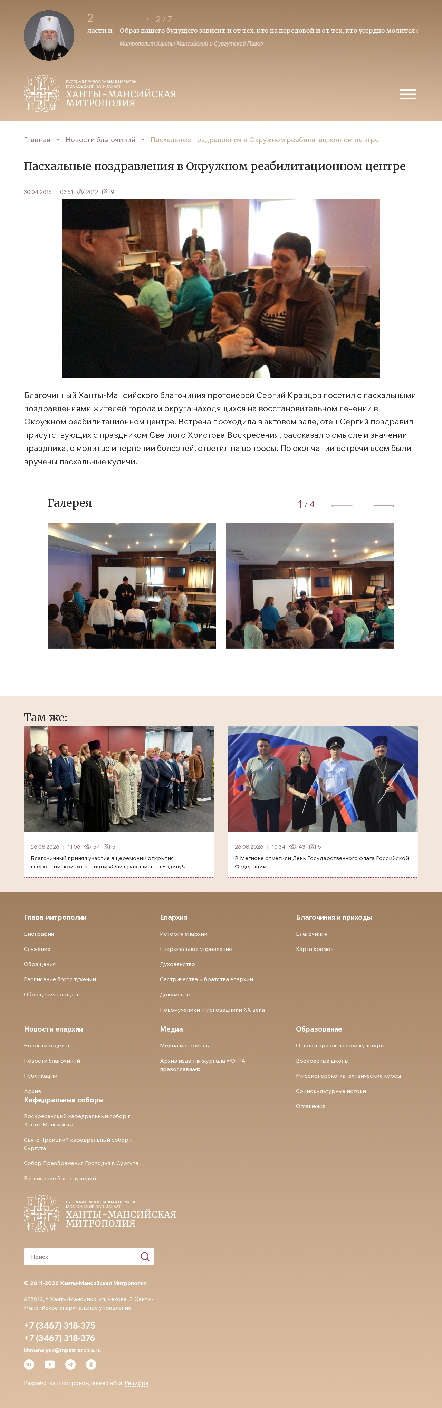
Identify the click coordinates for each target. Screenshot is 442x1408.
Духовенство (177, 964)
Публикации (40, 1075)
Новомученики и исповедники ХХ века (212, 1009)
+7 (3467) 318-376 (59, 1338)
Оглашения (310, 1106)
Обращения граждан (52, 994)
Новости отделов (47, 1045)
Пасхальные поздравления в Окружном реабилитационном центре (265, 139)
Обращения (40, 964)
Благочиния (311, 933)
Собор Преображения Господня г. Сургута (81, 1163)
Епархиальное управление (196, 948)
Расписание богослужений (60, 979)
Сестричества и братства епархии (206, 979)
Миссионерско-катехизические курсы (348, 1075)
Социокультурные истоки (331, 1090)
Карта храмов (315, 948)
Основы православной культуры (340, 1045)
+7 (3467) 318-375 (59, 1325)
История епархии (184, 933)
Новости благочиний (100, 139)
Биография (39, 933)
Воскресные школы (322, 1060)
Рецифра (136, 1382)
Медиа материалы (185, 1045)
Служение (37, 948)
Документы (175, 994)
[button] (124, 19)
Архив (32, 1090)
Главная (37, 139)
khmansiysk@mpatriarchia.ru (62, 1350)
